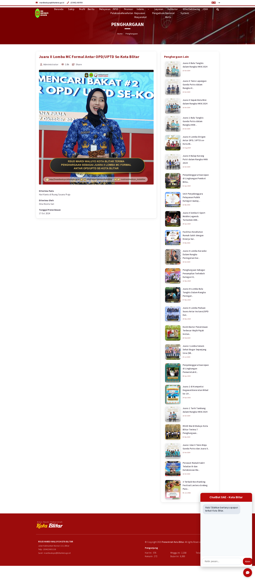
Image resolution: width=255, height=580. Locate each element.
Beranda (58, 9)
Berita (91, 9)
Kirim (247, 561)
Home (120, 33)
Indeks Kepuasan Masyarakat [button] (140, 13)
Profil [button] (82, 9)
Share (78, 64)
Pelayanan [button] (105, 9)
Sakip (71, 9)
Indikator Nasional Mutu (171, 13)
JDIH (205, 9)
